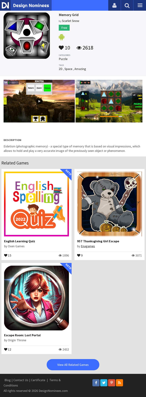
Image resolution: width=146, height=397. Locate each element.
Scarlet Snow (70, 21)
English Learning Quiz (19, 241)
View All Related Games (73, 365)
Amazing (80, 69)
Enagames (88, 246)
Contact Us (20, 380)
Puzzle (63, 59)
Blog (7, 380)
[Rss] (119, 382)
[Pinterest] (111, 382)
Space (68, 69)
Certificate (38, 380)
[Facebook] (96, 382)
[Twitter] (103, 382)
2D (60, 69)
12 (9, 349)
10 (67, 46)
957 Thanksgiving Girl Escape (98, 241)
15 (9, 255)
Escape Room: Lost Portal (22, 335)
